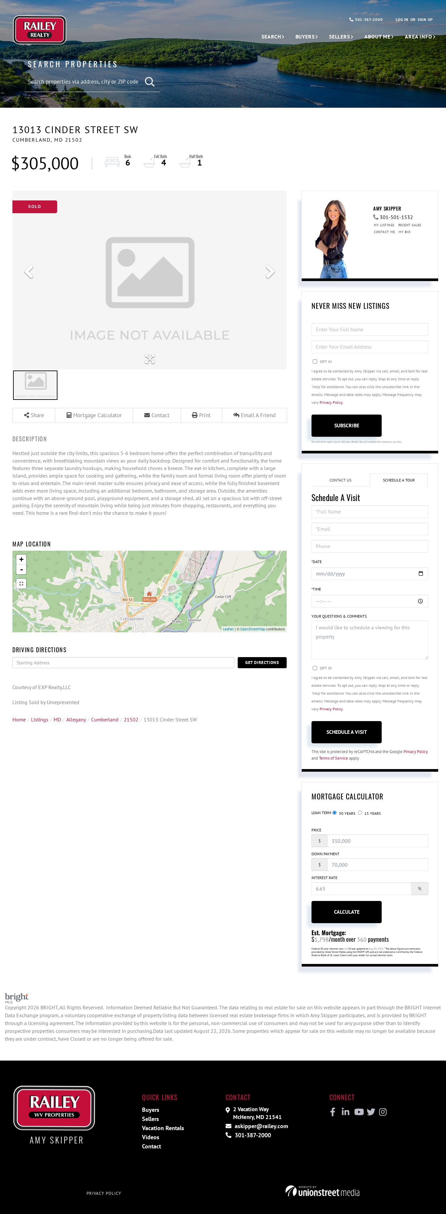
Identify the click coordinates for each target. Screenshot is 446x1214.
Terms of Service (333, 758)
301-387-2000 (368, 19)
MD (57, 719)
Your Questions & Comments (339, 616)
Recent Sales (409, 225)
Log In (402, 19)
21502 (131, 719)
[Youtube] (357, 1112)
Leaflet (228, 629)
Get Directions (262, 662)
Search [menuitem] (271, 36)
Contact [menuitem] (151, 1146)
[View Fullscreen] (21, 584)
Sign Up (425, 19)
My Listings (384, 225)
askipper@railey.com (260, 1126)
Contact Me (384, 232)
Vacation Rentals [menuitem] (163, 1128)
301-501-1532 (396, 217)
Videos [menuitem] (150, 1137)
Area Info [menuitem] (418, 36)
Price (316, 830)
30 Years (346, 813)
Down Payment (325, 853)
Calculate (346, 911)
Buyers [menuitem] (305, 36)
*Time (316, 589)
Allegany (76, 719)
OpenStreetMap (252, 629)
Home (19, 719)
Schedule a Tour (399, 480)
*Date (316, 561)
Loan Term (321, 812)
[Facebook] (332, 1112)
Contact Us (340, 480)
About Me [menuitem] (377, 36)
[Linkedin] (345, 1112)
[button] (150, 82)
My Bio (404, 232)
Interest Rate (324, 877)
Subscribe (346, 425)
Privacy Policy (331, 402)
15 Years (372, 813)
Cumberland (105, 719)
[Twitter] (370, 1112)
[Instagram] (382, 1112)
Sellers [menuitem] (339, 36)
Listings (39, 719)
